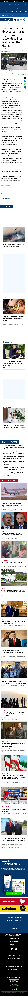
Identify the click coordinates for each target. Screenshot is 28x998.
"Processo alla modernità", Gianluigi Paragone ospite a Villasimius (12, 363)
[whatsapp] (7, 1)
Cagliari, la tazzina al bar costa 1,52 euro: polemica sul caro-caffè (13, 319)
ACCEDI (25, 1)
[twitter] (2, 1)
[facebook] (4, 1)
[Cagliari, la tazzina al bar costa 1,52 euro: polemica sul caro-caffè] (14, 306)
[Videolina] (14, 901)
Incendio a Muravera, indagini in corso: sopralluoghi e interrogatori (14, 245)
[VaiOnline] (14, 945)
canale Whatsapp (21, 74)
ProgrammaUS (4, 8)
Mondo (7, 20)
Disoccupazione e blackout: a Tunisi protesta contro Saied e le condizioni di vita (14, 682)
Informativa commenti (14, 969)
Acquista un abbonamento (14, 920)
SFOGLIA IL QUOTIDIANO (8, 15)
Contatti (14, 963)
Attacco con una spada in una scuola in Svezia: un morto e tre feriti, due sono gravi (13, 463)
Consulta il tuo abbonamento (14, 917)
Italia (22, 8)
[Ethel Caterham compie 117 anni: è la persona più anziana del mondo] (14, 549)
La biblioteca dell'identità (14, 923)
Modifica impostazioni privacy (14, 966)
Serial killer (8, 198)
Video (11, 8)
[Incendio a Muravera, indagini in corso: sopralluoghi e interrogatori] (14, 234)
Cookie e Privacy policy (14, 955)
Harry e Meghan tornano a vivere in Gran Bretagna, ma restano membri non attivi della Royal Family (13, 744)
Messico (5, 194)
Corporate (14, 972)
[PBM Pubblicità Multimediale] (14, 949)
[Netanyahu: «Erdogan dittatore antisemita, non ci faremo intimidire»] (14, 520)
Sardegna (17, 8)
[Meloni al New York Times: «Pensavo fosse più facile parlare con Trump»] (14, 609)
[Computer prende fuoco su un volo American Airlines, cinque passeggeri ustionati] (14, 491)
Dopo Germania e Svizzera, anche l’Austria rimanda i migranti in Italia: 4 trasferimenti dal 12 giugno (13, 809)
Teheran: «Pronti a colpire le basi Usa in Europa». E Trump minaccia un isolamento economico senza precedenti (13, 777)
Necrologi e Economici (14, 958)
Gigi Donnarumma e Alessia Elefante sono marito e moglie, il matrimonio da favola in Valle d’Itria (14, 427)
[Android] (14, 985)
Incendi (11, 11)
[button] (15, 20)
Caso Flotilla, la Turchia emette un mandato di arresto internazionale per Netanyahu (14, 474)
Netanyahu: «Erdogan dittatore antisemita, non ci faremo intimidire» (13, 452)
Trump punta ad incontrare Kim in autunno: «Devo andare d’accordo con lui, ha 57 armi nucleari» (13, 840)
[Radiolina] (14, 908)
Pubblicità (14, 961)
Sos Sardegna (18, 11)
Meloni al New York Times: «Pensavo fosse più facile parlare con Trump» (13, 468)
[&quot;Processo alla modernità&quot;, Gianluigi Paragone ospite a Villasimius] (14, 351)
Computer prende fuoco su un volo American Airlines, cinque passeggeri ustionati (13, 447)
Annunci (14, 925)
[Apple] (14, 981)
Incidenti (26, 11)
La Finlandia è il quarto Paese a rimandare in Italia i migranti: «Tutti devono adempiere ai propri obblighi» (14, 713)
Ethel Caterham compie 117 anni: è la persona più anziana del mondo (13, 457)
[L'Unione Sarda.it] (14, 4)
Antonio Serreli (6, 248)
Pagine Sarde (14, 928)
